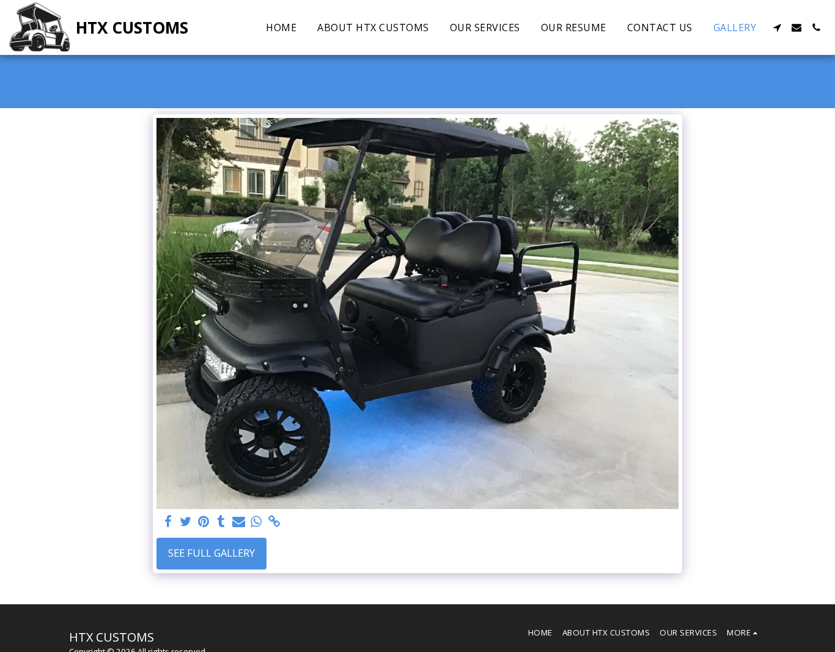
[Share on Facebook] (167, 522)
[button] (777, 27)
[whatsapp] (256, 522)
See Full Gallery (211, 553)
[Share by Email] (238, 522)
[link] (274, 522)
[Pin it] (203, 522)
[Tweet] (185, 522)
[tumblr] (221, 522)
